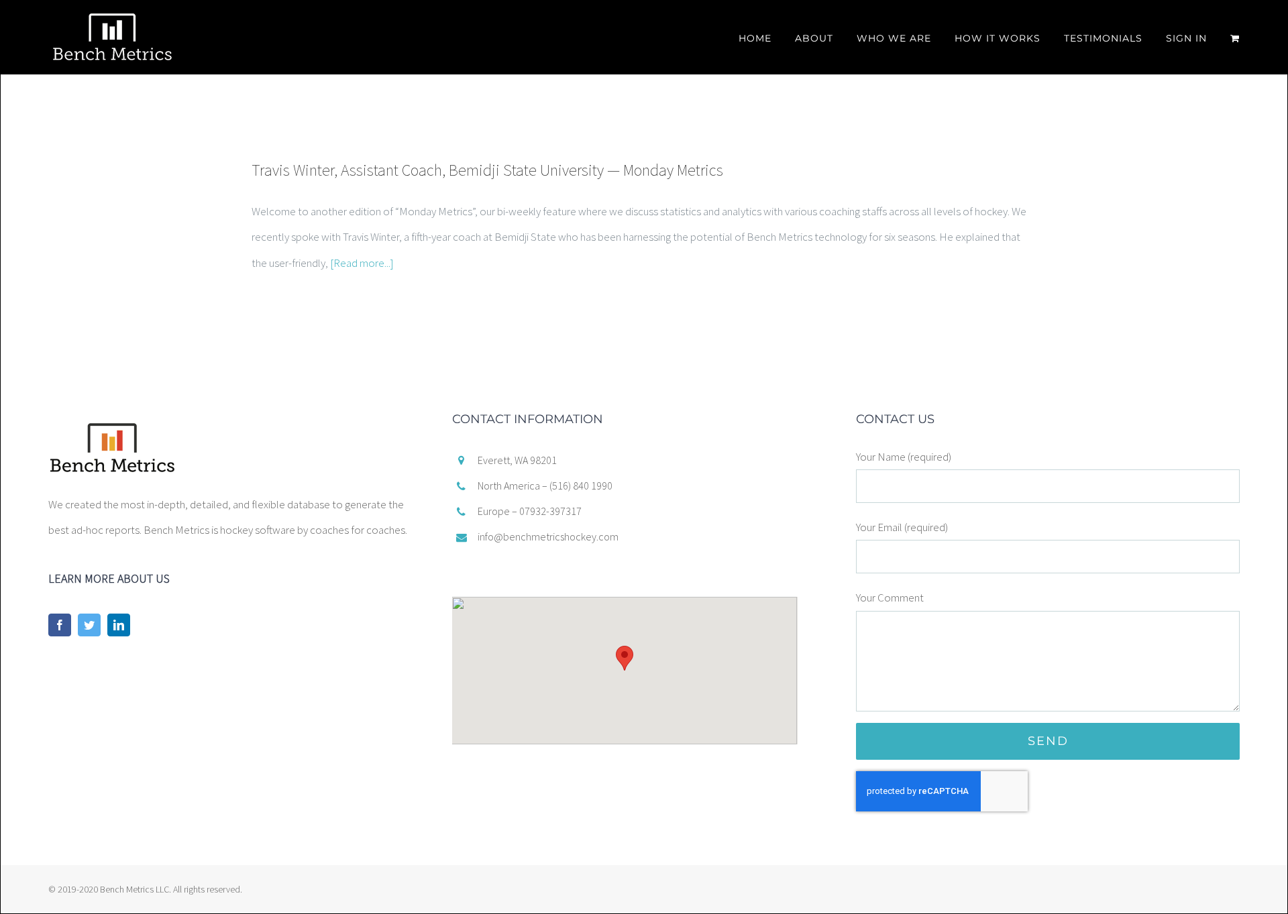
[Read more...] (362, 262)
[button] (624, 658)
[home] (112, 425)
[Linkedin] (118, 625)
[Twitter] (89, 625)
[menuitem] (767, 35)
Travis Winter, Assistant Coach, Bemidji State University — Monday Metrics (487, 170)
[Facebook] (59, 625)
